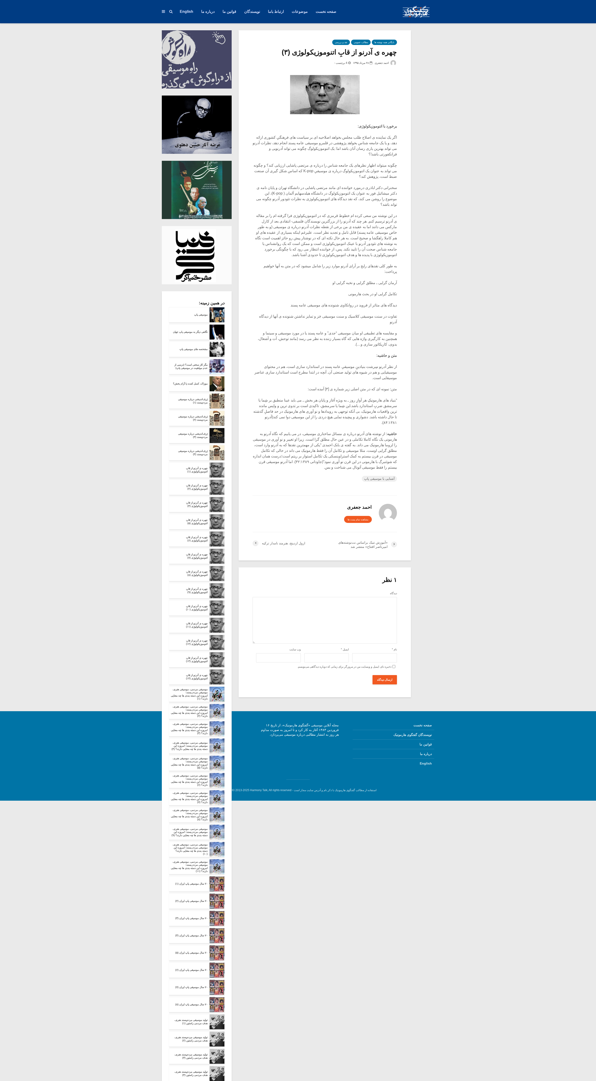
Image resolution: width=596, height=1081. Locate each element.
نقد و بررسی (341, 42)
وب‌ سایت (295, 649)
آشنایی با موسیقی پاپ (379, 478)
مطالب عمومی (361, 42)
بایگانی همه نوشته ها (384, 42)
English (186, 12)
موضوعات (300, 12)
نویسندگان (252, 12)
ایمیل (345, 649)
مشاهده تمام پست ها (358, 519)
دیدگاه (393, 593)
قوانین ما (229, 12)
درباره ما (208, 12)
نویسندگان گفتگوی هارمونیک (412, 735)
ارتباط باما (276, 12)
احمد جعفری (382, 63)
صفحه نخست (326, 12)
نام (394, 649)
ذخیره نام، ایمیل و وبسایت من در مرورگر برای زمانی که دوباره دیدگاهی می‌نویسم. (344, 666)
